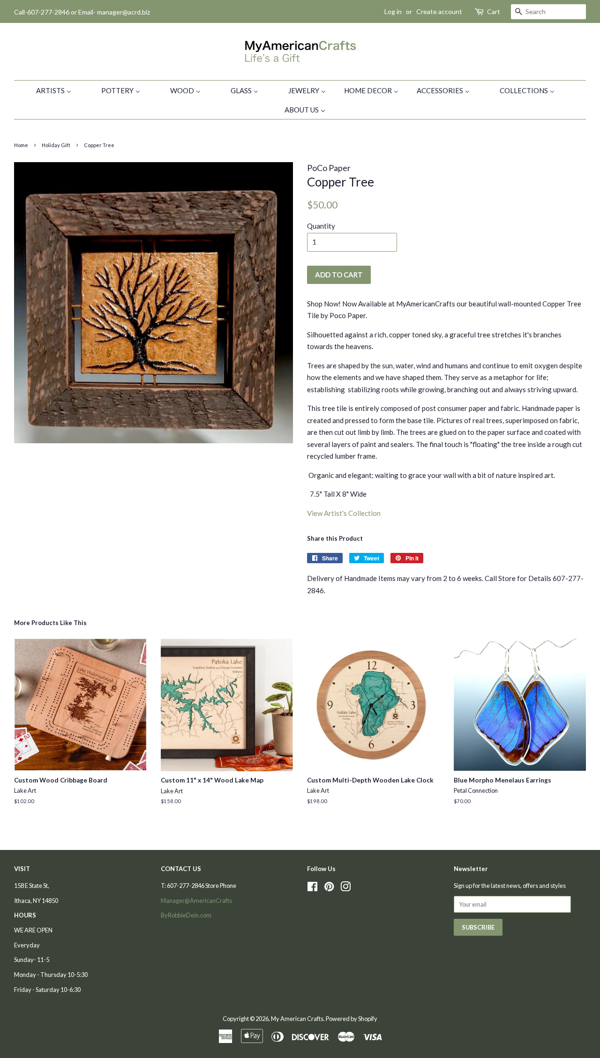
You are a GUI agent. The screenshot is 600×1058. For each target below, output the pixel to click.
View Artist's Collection (344, 513)
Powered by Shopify (351, 1018)
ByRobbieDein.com (186, 915)
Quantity (321, 226)
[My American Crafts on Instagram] (345, 888)
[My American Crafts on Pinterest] (329, 888)
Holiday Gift (56, 145)
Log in (393, 11)
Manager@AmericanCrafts (196, 900)
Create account (439, 11)
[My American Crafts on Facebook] (312, 888)
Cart (493, 11)
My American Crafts (297, 1018)
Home (21, 145)
